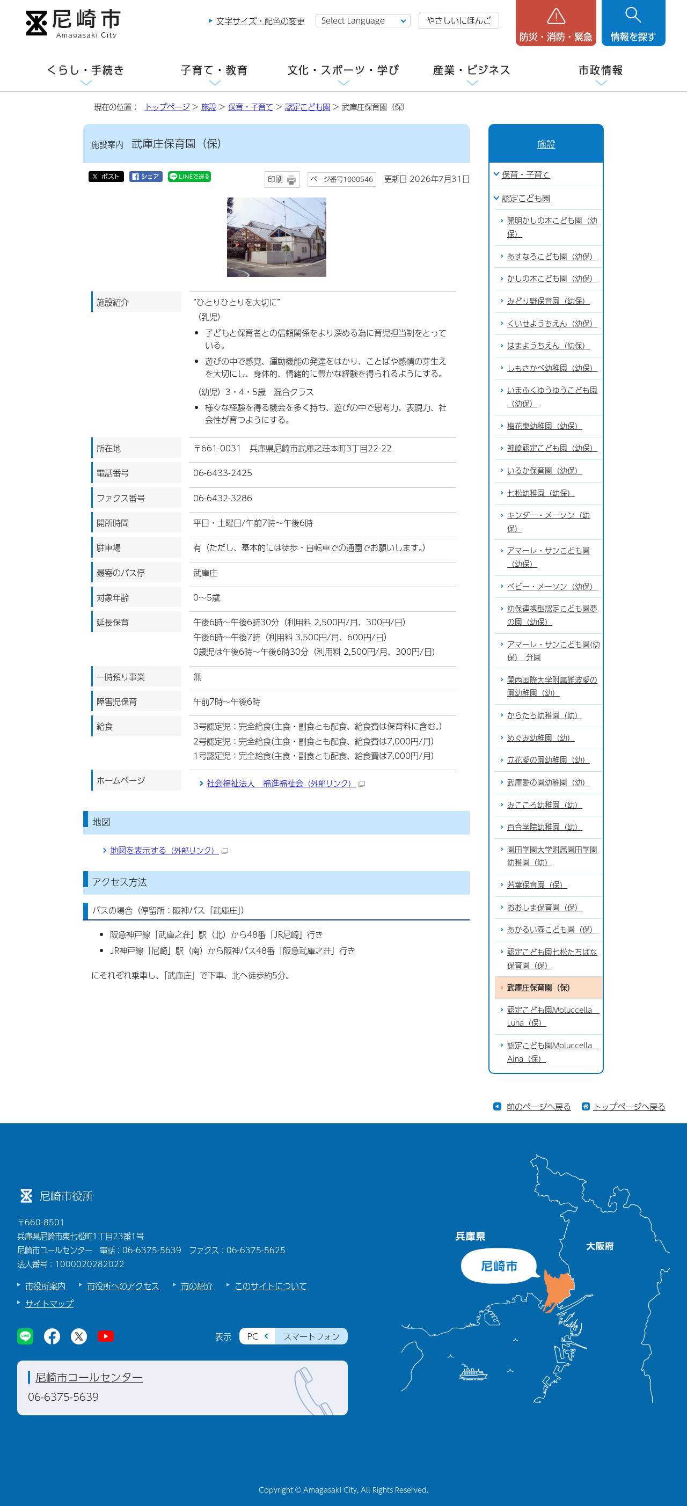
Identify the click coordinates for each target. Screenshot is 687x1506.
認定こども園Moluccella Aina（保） (553, 1052)
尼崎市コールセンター (89, 1377)
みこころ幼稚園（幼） (544, 804)
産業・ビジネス (472, 70)
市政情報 (601, 70)
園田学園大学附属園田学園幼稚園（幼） (552, 856)
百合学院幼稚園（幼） (544, 826)
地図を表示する (164, 850)
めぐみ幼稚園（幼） (541, 737)
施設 (208, 107)
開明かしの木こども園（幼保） (552, 227)
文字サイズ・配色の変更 (260, 20)
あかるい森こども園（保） (552, 929)
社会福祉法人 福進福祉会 (281, 783)
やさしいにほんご (459, 20)
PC (252, 1336)
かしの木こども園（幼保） (552, 278)
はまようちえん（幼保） (548, 345)
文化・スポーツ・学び (344, 70)
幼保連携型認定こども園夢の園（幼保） (552, 615)
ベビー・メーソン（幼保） (552, 586)
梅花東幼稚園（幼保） (544, 426)
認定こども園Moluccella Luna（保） (553, 1016)
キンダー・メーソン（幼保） (548, 521)
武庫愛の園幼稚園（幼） (548, 782)
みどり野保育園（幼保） (548, 300)
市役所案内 (45, 1286)
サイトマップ (49, 1303)
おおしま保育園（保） (544, 907)
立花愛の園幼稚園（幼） (548, 759)
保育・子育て (250, 107)
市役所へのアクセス (123, 1286)
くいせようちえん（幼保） (552, 323)
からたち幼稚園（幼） (544, 715)
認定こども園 (307, 107)
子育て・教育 (214, 70)
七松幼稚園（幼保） (541, 493)
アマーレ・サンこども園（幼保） (548, 557)
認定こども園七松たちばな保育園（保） (552, 958)
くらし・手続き (86, 70)
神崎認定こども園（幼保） (552, 448)
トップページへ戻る (629, 1106)
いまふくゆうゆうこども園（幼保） (552, 396)
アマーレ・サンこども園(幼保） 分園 (553, 651)
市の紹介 (197, 1286)
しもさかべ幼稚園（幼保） (552, 368)
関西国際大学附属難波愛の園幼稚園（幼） (552, 686)
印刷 (275, 179)
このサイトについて (271, 1286)
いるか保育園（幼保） (544, 470)
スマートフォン (311, 1336)
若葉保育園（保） (537, 884)
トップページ (166, 107)
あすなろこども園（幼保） (552, 256)
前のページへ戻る (539, 1106)
